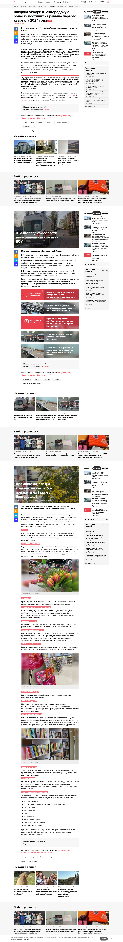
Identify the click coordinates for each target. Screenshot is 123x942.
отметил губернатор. (30, 89)
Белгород (23, 6)
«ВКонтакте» (41, 118)
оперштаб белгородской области (32, 383)
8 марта (42, 857)
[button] (103, 69)
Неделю (96, 12)
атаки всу (37, 379)
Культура (52, 6)
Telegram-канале (64, 116)
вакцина (40, 122)
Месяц (105, 12)
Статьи (46, 6)
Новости (16, 6)
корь (32, 122)
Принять (103, 938)
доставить (72, 95)
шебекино (56, 379)
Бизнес (40, 6)
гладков (25, 122)
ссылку (46, 109)
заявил (24, 100)
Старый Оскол (32, 6)
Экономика (60, 6)
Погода (71, 6)
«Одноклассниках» (28, 118)
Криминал (78, 6)
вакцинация (50, 122)
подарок (34, 857)
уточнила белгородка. (30, 58)
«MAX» (49, 118)
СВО (66, 6)
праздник (63, 857)
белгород (47, 379)
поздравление (53, 857)
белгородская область (29, 126)
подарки (25, 857)
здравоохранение (62, 122)
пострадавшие (27, 379)
